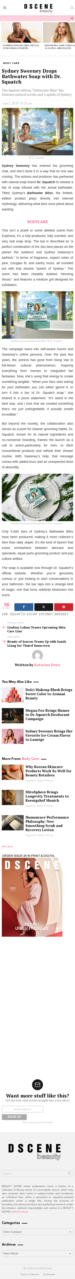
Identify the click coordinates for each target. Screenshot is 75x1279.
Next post (7, 846)
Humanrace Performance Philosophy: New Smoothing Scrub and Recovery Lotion (47, 823)
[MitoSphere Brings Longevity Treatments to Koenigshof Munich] (13, 797)
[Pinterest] (63, 607)
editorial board (19, 1211)
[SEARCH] (71, 8)
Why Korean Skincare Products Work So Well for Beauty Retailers (48, 770)
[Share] (23, 607)
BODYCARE (37, 221)
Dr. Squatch (14, 614)
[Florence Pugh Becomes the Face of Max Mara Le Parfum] (21, 32)
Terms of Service (29, 1274)
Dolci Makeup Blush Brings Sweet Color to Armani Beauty (48, 693)
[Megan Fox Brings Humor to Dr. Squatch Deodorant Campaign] (13, 715)
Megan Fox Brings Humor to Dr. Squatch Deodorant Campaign (47, 714)
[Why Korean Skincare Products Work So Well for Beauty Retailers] (13, 772)
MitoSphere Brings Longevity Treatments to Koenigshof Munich (47, 796)
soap (33, 614)
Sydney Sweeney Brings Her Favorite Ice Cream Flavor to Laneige (49, 735)
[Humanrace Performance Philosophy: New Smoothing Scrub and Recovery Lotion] (13, 822)
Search (69, 1174)
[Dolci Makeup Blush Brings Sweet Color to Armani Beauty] (13, 695)
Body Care (30, 759)
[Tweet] (43, 607)
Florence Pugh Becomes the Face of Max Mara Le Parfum (21, 46)
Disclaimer (49, 1274)
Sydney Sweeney (55, 614)
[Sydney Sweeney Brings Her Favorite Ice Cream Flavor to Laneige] (13, 736)
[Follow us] (71, 18)
